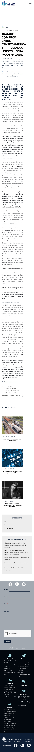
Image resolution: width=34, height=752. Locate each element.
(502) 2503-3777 (8, 670)
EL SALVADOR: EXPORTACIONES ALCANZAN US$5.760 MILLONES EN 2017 (11, 390)
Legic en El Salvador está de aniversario (11, 397)
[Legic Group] (8, 6)
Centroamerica (18, 61)
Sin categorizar (8, 436)
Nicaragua (19, 63)
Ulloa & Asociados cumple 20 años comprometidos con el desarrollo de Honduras (15, 545)
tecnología (5, 66)
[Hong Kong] (7, 747)
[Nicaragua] (17, 743)
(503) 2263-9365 (8, 693)
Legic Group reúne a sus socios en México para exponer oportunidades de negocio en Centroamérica (16, 552)
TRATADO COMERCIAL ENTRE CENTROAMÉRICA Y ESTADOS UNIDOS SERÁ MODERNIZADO (14, 44)
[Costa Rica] (26, 743)
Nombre (6, 596)
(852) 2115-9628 (21, 706)
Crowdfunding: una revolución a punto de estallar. (12, 472)
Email (6, 604)
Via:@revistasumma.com (9, 382)
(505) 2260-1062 (21, 672)
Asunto (6, 589)
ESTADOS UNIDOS (8, 63)
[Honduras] (7, 743)
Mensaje (6, 611)
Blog (5, 522)
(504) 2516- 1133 (8, 727)
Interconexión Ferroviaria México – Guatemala (12, 439)
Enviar (7, 641)
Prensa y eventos (9, 525)
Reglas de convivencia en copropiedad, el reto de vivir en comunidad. (12, 505)
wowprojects (7, 59)
